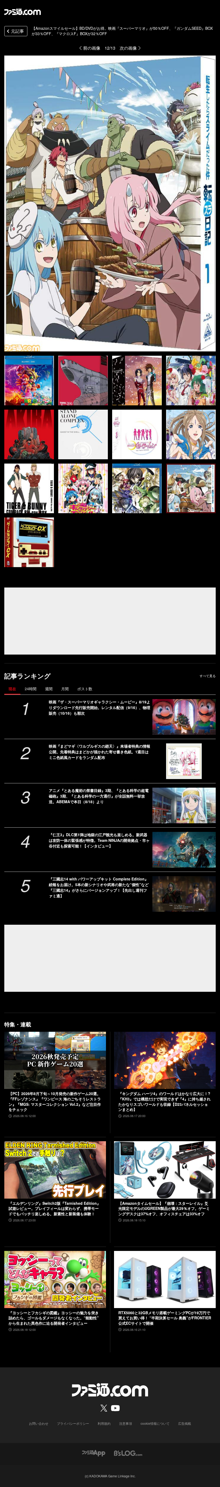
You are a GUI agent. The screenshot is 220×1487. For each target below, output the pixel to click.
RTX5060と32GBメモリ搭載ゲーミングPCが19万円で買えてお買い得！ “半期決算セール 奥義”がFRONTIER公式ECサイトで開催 (164, 1318)
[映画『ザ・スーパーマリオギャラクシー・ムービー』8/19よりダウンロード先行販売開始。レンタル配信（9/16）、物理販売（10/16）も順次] (184, 717)
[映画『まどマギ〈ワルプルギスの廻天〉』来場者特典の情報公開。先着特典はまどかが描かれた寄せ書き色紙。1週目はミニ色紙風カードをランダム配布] (184, 761)
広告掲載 (184, 1423)
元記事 (17, 31)
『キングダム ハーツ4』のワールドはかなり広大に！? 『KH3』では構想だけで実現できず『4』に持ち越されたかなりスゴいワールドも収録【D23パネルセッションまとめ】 (164, 1101)
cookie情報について (155, 1423)
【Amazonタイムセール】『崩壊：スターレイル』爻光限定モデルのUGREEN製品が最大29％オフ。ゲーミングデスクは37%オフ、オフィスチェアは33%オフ (164, 1208)
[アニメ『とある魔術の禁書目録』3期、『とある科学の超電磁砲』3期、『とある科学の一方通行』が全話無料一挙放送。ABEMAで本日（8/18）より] (184, 805)
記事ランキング (27, 676)
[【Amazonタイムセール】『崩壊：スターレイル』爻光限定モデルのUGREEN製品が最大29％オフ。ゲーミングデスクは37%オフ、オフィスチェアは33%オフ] (165, 1169)
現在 (12, 688)
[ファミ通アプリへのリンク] (93, 1452)
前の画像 (91, 48)
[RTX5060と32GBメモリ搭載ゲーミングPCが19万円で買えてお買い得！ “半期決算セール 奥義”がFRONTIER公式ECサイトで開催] (165, 1279)
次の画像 (128, 48)
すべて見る (208, 676)
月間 (65, 688)
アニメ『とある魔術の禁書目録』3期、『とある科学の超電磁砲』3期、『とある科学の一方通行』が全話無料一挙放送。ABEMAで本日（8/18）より (99, 796)
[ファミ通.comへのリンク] (22, 12)
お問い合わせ (38, 1423)
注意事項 (125, 1423)
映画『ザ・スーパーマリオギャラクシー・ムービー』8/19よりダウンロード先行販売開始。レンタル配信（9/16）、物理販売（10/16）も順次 (99, 707)
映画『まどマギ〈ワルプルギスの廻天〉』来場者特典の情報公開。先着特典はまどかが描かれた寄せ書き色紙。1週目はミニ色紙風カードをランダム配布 (99, 751)
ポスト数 (84, 688)
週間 (49, 688)
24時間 (30, 688)
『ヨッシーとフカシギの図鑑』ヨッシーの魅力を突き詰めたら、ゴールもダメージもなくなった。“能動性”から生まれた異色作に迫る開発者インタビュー (54, 1318)
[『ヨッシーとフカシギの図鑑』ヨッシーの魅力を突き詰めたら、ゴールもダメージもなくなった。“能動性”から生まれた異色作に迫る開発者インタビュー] (55, 1279)
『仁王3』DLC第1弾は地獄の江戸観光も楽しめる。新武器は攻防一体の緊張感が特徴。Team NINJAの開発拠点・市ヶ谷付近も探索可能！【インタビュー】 (99, 840)
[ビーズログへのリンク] (128, 1452)
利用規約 (104, 1423)
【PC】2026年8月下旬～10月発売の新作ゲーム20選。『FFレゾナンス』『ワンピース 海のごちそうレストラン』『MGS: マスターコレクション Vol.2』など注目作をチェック (55, 1101)
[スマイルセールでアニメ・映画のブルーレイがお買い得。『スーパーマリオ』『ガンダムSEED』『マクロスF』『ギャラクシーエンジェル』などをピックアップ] (29, 380)
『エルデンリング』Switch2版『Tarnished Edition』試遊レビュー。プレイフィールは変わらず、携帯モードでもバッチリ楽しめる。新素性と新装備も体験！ (55, 1208)
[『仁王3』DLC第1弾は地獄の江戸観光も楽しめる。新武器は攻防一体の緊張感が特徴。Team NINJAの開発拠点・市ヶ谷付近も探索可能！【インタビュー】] (184, 850)
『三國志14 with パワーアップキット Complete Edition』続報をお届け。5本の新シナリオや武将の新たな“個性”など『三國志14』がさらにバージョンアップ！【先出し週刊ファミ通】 (99, 887)
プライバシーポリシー (73, 1423)
